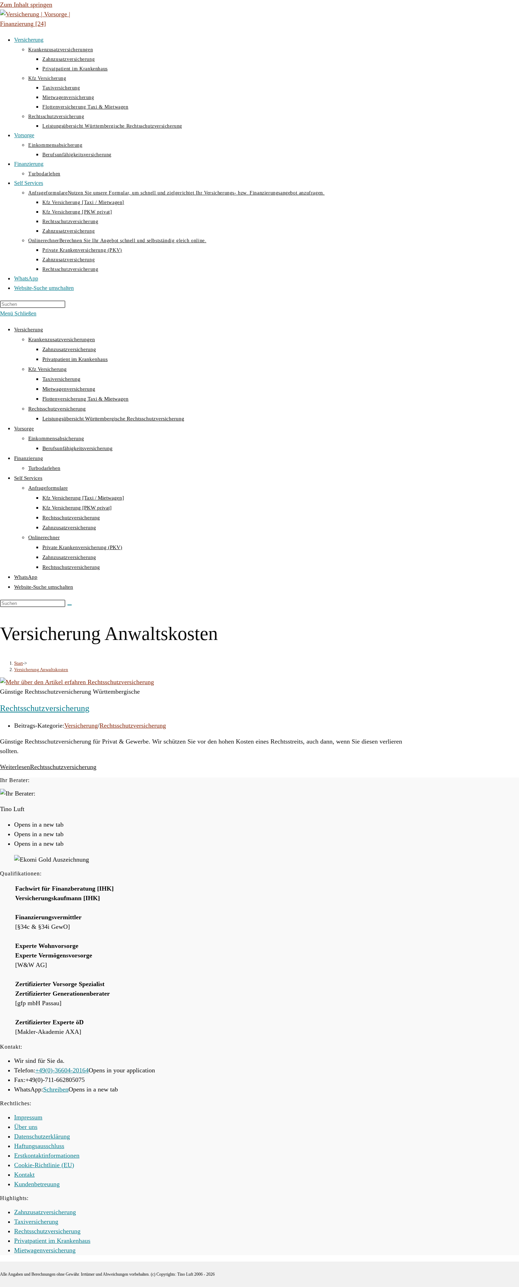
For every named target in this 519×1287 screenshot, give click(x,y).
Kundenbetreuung (37, 1184)
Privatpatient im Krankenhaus (75, 359)
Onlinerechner (44, 537)
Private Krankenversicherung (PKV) (82, 547)
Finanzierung (28, 458)
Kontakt (24, 1174)
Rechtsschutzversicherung (57, 409)
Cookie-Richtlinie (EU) (44, 1165)
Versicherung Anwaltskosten (41, 669)
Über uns (25, 1126)
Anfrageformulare (48, 488)
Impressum (28, 1117)
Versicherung (28, 329)
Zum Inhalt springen (26, 4)
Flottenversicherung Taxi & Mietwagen (85, 399)
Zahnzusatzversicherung (69, 349)
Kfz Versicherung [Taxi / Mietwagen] (83, 498)
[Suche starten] (69, 605)
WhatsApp (25, 577)
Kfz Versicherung (47, 369)
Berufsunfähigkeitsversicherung (77, 448)
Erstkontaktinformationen (46, 1155)
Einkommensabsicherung (56, 438)
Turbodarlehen (44, 468)
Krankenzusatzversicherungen (61, 339)
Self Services (28, 478)
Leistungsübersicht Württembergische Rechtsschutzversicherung (113, 418)
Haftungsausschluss (39, 1145)
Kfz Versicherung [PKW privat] (77, 508)
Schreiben (55, 1089)
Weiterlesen (48, 766)
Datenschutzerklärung (42, 1136)
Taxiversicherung (61, 379)
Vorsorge (24, 428)
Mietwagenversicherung (68, 389)
